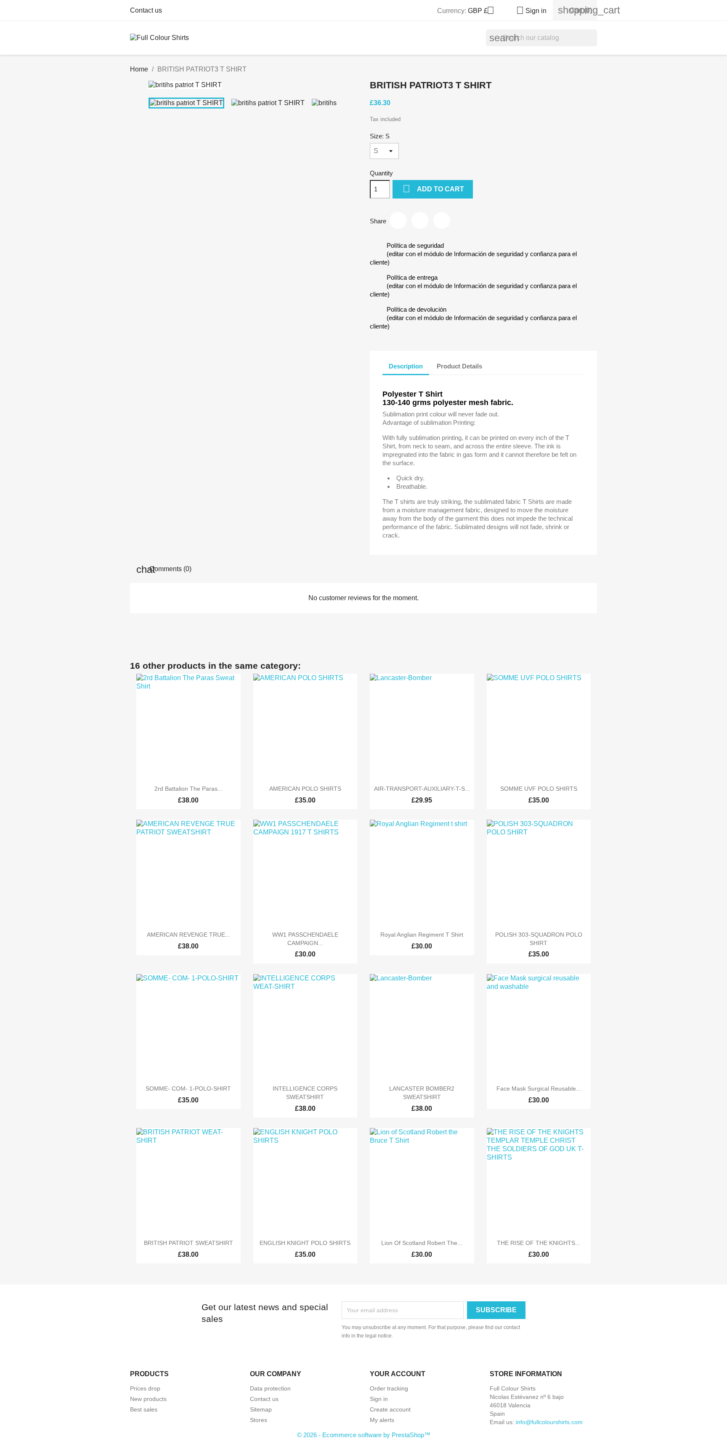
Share (398, 220)
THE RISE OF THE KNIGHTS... (538, 1242)
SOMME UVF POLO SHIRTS (538, 788)
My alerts (382, 1420)
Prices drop (145, 1388)
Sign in (379, 1399)
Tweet (419, 220)
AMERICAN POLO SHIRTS (305, 788)
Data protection (270, 1388)
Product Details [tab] (459, 366)
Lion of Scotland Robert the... (421, 1242)
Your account (397, 1373)
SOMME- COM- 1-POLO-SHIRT (188, 1088)
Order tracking (389, 1388)
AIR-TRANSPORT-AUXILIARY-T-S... (422, 788)
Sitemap (261, 1409)
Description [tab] (406, 366)
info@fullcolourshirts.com (549, 1422)
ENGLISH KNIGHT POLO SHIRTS (305, 1242)
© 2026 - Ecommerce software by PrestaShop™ (363, 1434)
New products (148, 1399)
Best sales (143, 1409)
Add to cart (433, 188)
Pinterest (441, 220)
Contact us (146, 10)
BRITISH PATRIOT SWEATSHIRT (188, 1242)
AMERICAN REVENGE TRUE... (188, 934)
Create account (390, 1409)
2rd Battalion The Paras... (188, 788)
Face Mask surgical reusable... (538, 1088)
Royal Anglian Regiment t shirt (421, 934)
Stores (258, 1420)
